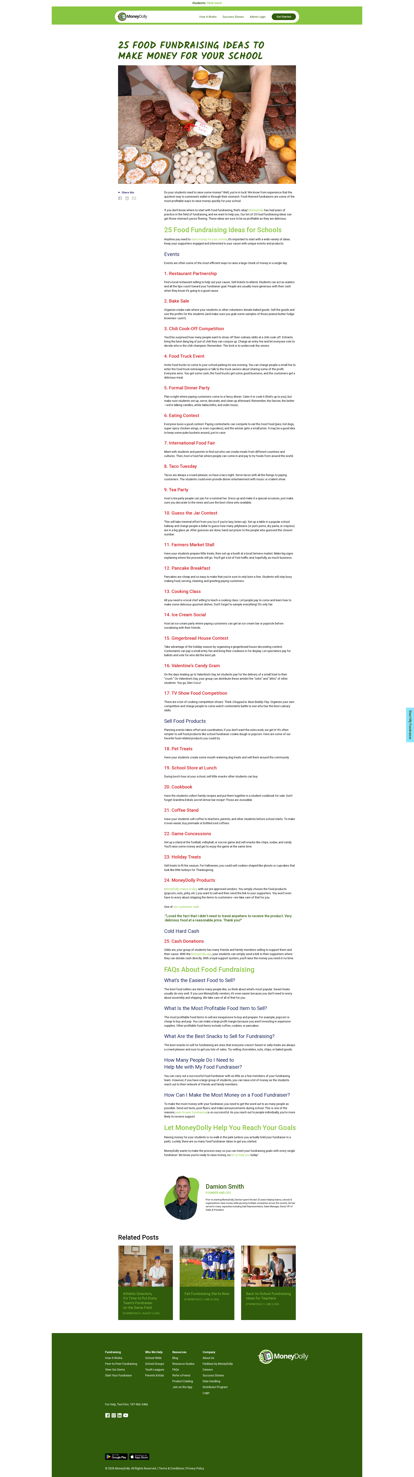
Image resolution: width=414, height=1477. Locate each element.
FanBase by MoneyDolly (218, 1363)
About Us (208, 1358)
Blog (175, 1358)
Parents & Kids (154, 1375)
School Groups (154, 1363)
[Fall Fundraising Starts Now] (207, 1266)
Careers (208, 1369)
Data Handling (211, 1381)
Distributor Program (215, 1387)
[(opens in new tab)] (116, 1456)
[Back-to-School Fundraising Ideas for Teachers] (268, 1266)
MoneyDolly (256, 210)
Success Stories (213, 1375)
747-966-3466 (139, 1404)
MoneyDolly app (201, 954)
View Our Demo (115, 1369)
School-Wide (153, 1358)
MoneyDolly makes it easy (180, 889)
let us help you (240, 1155)
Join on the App (182, 1387)
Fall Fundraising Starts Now (207, 1294)
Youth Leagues (154, 1369)
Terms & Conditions (171, 1468)
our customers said (185, 906)
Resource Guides (183, 1363)
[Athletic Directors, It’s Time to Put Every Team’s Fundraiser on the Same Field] (145, 1266)
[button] (284, 16)
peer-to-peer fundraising (191, 1112)
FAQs (175, 1369)
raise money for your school (209, 239)
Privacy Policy (195, 1468)
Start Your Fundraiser (118, 1375)
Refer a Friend (181, 1375)
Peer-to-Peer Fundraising (121, 1363)
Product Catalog (182, 1381)
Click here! (214, 3)
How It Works (113, 1358)
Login (206, 1393)
